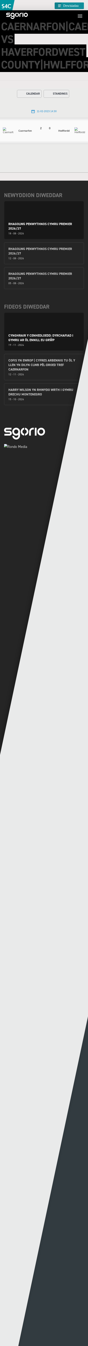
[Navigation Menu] (80, 16)
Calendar (33, 94)
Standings (60, 94)
